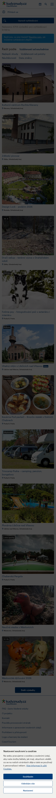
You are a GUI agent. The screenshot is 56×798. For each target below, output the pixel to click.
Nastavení (28, 790)
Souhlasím (28, 776)
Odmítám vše (28, 783)
